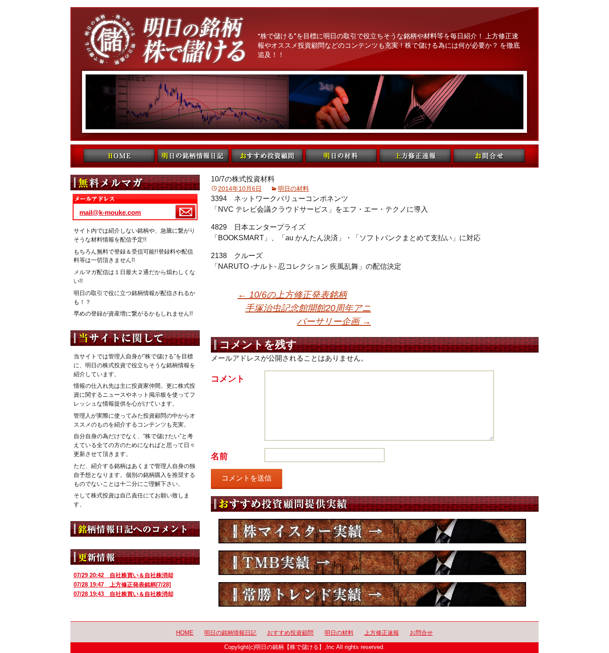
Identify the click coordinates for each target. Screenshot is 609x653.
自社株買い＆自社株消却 (123, 575)
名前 (219, 456)
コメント (228, 378)
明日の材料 (293, 188)
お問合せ (421, 633)
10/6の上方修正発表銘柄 (292, 295)
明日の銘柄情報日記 (230, 633)
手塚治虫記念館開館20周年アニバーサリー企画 (308, 314)
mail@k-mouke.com (110, 212)
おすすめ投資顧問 (290, 633)
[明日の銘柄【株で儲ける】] (304, 74)
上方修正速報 (381, 633)
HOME (184, 633)
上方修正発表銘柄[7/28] (122, 584)
